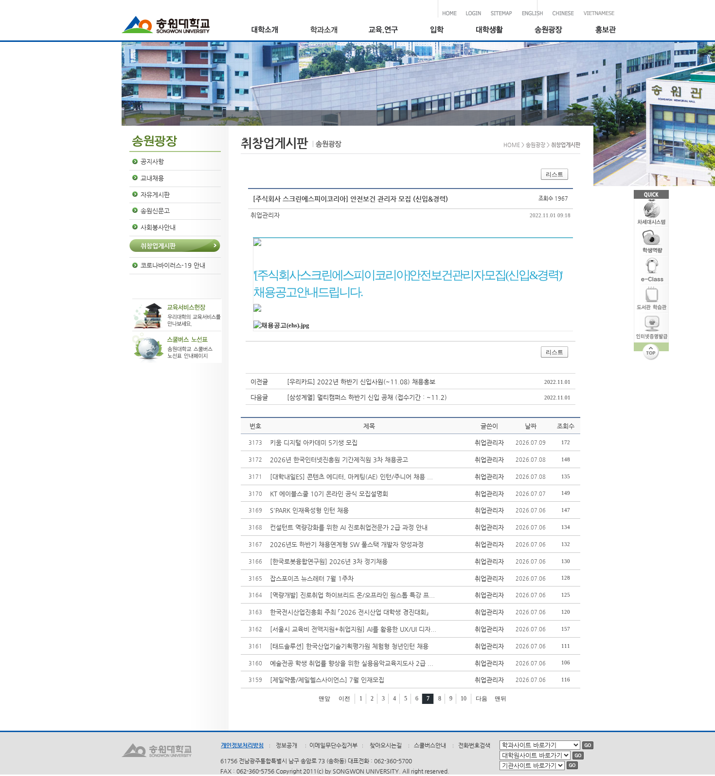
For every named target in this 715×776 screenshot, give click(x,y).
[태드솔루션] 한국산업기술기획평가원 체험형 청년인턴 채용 (349, 646)
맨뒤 (500, 698)
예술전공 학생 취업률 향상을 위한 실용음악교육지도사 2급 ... (351, 663)
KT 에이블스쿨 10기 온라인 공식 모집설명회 (329, 493)
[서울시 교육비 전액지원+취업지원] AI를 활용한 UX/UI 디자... (353, 629)
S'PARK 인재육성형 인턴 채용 (309, 510)
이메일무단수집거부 (333, 745)
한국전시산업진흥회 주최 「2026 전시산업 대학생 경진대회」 (349, 612)
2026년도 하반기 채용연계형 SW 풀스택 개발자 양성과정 (347, 544)
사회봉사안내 (158, 227)
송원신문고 (155, 210)
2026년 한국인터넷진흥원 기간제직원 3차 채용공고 (339, 459)
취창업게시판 (158, 245)
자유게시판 (155, 194)
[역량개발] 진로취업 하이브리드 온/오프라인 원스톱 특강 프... (352, 595)
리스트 (554, 174)
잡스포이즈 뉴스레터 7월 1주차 (312, 578)
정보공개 (286, 745)
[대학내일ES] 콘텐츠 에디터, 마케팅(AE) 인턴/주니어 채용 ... (351, 476)
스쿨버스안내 (430, 745)
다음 (481, 698)
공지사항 (152, 161)
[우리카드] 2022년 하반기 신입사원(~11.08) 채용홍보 (361, 381)
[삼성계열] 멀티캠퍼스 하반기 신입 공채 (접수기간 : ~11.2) (367, 397)
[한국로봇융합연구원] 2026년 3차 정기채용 (329, 561)
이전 (344, 698)
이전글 (259, 381)
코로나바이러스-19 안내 (173, 265)
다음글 (259, 397)
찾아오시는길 (386, 745)
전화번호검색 (474, 745)
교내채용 (152, 178)
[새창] (436, 31)
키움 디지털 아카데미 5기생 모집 (314, 442)
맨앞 (324, 698)
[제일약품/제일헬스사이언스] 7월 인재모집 (327, 679)
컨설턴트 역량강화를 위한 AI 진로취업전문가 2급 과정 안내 (349, 527)
